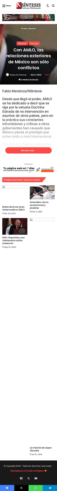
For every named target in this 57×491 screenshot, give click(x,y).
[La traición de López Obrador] (42, 331)
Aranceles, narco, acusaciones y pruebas (39, 205)
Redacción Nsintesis (18, 75)
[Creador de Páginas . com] (28, 169)
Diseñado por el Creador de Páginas (28, 471)
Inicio (25, 29)
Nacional (32, 29)
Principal (34, 43)
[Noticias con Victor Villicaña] (28, 5)
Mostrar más (28, 150)
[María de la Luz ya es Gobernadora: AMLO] (14, 194)
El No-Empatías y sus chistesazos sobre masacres (13, 240)
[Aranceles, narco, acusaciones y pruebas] (42, 192)
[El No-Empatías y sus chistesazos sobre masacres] (14, 226)
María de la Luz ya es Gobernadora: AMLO (13, 208)
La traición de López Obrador (41, 449)
